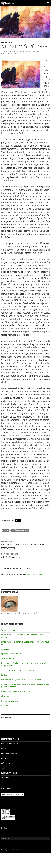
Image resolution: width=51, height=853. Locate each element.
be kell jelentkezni (33, 574)
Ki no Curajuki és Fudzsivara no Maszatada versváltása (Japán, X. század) (25, 685)
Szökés (4, 675)
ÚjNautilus (7, 3)
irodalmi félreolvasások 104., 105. (15, 691)
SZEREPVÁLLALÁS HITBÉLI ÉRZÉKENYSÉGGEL (20, 670)
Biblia (6, 530)
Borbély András (32, 52)
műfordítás (6, 763)
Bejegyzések (6, 42)
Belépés (4, 828)
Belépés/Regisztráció (10, 739)
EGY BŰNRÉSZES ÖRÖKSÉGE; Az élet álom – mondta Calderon (23, 635)
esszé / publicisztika (20, 530)
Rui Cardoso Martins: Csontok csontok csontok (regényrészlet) (22, 544)
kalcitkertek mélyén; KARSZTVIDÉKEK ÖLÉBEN (21, 679)
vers (3, 768)
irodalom (5, 749)
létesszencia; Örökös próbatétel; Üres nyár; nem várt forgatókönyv (24, 664)
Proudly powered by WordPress (12, 850)
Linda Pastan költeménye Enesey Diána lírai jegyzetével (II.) (25, 643)
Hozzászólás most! (9, 54)
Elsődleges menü (48, 3)
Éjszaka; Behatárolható (11, 653)
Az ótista (5, 649)
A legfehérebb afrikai (10, 555)
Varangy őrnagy (8, 630)
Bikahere (5, 705)
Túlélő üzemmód (8, 658)
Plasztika (5, 696)
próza (3, 758)
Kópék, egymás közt (9, 701)
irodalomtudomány (9, 773)
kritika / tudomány (9, 753)
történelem (6, 778)
